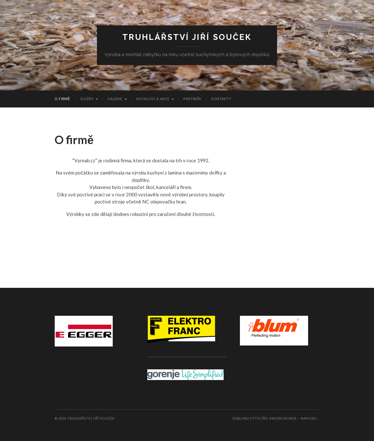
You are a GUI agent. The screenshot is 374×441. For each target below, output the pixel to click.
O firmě (62, 99)
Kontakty (221, 99)
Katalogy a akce (152, 99)
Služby (87, 99)
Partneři (192, 99)
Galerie (115, 99)
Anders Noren (282, 418)
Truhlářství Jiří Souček (187, 37)
